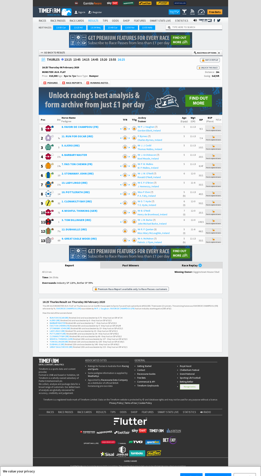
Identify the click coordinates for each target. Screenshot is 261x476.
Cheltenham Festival (189, 370)
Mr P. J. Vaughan (146, 126)
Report (69, 265)
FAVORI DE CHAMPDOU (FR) (68, 308)
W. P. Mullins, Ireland (148, 167)
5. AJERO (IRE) (71, 145)
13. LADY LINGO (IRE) (75, 182)
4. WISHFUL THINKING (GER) (79, 210)
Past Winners (130, 265)
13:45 (76, 59)
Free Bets (215, 12)
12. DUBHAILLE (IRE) (74, 229)
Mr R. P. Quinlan (145, 229)
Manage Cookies (190, 387)
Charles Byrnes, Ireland (150, 140)
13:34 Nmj (95, 27)
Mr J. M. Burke (145, 220)
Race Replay (190, 265)
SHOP (126, 20)
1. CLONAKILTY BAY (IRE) (77, 201)
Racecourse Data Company (114, 379)
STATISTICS (181, 20)
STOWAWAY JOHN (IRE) (60, 328)
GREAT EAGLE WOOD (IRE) (61, 347)
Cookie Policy (145, 403)
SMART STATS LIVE (160, 20)
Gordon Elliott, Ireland (149, 130)
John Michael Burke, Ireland (152, 223)
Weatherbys (93, 376)
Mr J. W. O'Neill (145, 173)
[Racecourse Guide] (62, 59)
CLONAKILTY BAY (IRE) (59, 336)
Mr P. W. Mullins (145, 164)
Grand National (187, 373)
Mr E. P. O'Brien (145, 182)
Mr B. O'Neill (144, 210)
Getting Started (144, 366)
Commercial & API (146, 381)
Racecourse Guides (146, 373)
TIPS (105, 20)
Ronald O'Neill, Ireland (149, 177)
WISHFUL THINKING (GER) (61, 339)
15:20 (103, 59)
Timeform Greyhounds (148, 385)
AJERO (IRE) (55, 320)
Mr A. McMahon (145, 238)
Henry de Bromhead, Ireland (152, 214)
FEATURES (140, 20)
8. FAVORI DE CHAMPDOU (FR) (80, 127)
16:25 (121, 59)
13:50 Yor (130, 27)
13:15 (68, 59)
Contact (141, 370)
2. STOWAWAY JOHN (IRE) (78, 173)
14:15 (85, 59)
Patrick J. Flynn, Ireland (150, 242)
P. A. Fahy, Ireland (147, 195)
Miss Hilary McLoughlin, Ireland (154, 233)
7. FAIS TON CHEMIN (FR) (77, 164)
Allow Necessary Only (218, 465)
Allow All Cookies (191, 465)
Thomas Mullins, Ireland (150, 149)
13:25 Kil (78, 27)
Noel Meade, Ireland (148, 158)
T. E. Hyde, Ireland (147, 205)
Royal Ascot (185, 366)
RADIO (207, 412)
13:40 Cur (113, 27)
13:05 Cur (61, 27)
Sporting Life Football (190, 377)
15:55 (112, 59)
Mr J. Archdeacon (147, 154)
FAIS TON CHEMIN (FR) (60, 325)
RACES (42, 20)
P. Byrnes (142, 136)
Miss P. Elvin (144, 192)
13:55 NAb (147, 27)
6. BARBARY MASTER (74, 155)
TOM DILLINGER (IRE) (59, 341)
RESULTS (93, 20)
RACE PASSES (58, 20)
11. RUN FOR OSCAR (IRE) (77, 136)
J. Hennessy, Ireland (148, 186)
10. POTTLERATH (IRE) (76, 192)
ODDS (115, 20)
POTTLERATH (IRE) (58, 333)
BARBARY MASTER (57, 323)
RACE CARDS (77, 20)
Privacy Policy (116, 403)
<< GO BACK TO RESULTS (53, 52)
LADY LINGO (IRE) (57, 331)
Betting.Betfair (186, 381)
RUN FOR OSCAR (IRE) (59, 317)
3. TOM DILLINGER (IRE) (76, 220)
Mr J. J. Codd (144, 145)
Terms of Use (131, 403)
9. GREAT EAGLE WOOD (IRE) (79, 238)
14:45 (94, 59)
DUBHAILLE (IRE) (57, 344)
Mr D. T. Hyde (144, 201)
